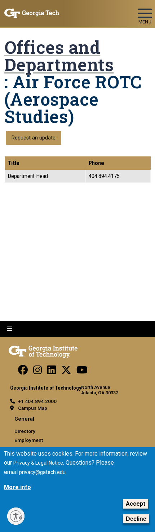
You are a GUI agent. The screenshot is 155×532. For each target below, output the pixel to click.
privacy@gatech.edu (42, 472)
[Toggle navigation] (145, 10)
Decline (136, 519)
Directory (24, 431)
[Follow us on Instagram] (37, 371)
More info (17, 487)
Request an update (34, 138)
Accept (135, 503)
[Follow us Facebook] (23, 371)
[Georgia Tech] (43, 350)
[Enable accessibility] (16, 516)
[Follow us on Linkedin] (51, 371)
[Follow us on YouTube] (82, 371)
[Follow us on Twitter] (66, 371)
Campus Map (32, 408)
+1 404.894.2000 (37, 401)
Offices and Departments (59, 56)
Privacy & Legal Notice (38, 463)
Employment (28, 440)
